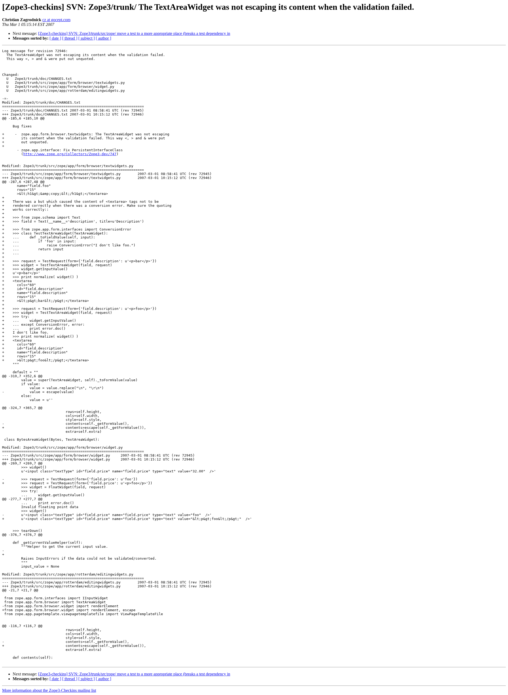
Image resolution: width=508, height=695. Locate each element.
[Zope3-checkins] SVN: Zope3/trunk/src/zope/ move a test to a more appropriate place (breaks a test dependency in (134, 33)
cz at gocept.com (56, 19)
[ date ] (55, 38)
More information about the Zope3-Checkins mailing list (49, 690)
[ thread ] (69, 38)
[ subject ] (86, 38)
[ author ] (103, 38)
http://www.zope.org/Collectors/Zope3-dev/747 (69, 154)
